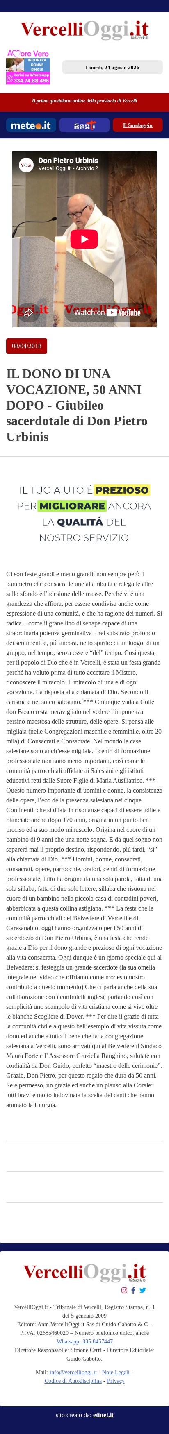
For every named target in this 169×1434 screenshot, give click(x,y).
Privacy (116, 1381)
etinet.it (103, 1414)
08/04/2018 (26, 345)
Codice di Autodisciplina (73, 1381)
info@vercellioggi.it (73, 1372)
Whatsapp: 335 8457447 (85, 1342)
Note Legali (116, 1372)
